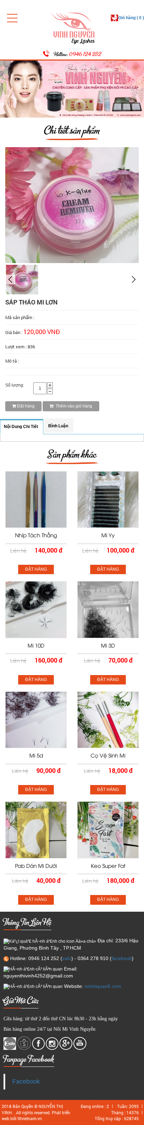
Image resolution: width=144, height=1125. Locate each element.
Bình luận (58, 425)
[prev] (10, 279)
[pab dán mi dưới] (36, 829)
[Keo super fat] (108, 829)
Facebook (26, 1081)
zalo (66, 958)
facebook (121, 958)
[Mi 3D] (108, 609)
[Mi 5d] (36, 719)
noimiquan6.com (103, 986)
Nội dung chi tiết (21, 426)
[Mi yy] (108, 499)
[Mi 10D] (36, 609)
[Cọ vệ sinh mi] (108, 719)
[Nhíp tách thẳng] (36, 499)
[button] (12, 18)
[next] (134, 279)
